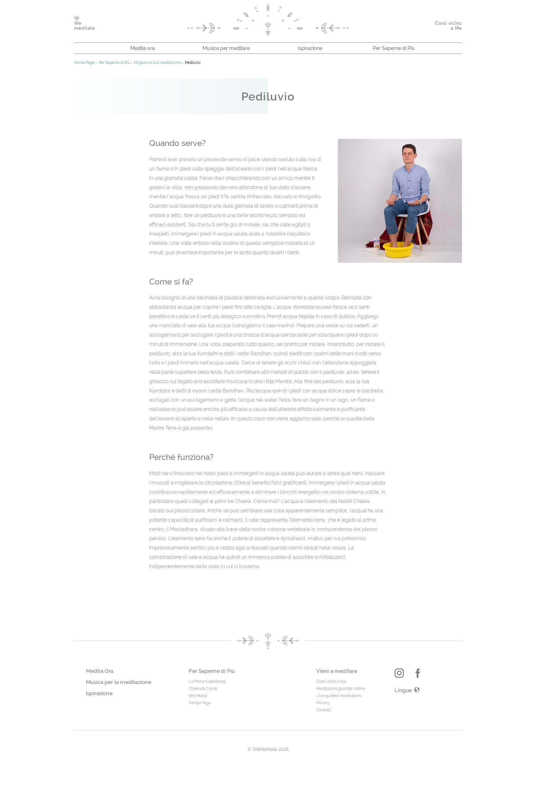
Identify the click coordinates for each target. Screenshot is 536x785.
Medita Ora (100, 671)
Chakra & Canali (203, 688)
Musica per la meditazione (118, 682)
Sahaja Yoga (200, 702)
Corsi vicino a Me (448, 26)
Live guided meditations (338, 695)
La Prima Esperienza (207, 681)
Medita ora (142, 48)
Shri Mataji (198, 695)
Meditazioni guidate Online (340, 688)
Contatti (323, 710)
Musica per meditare (226, 48)
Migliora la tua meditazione (157, 62)
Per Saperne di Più (394, 48)
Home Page (84, 62)
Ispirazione (310, 48)
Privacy (323, 702)
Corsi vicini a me (331, 681)
